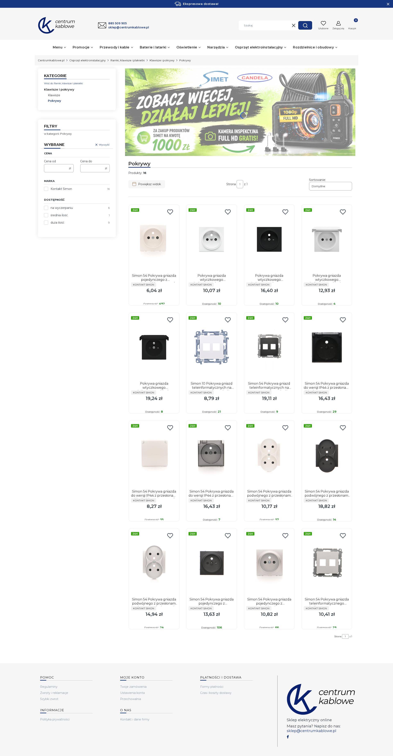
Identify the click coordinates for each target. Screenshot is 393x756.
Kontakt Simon (61, 189)
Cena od (50, 161)
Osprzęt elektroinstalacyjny (87, 60)
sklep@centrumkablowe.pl (311, 731)
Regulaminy (49, 687)
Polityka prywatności (55, 719)
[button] (305, 25)
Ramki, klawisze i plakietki (128, 60)
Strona (231, 184)
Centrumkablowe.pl (51, 60)
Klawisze (54, 95)
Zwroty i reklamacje (54, 693)
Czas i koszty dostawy (216, 693)
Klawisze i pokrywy (162, 60)
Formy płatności (211, 687)
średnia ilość (59, 215)
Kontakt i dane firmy (134, 719)
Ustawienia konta (132, 693)
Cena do (86, 161)
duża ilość (57, 222)
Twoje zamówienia (133, 687)
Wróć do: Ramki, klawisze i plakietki (63, 83)
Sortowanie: (317, 180)
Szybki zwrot (49, 699)
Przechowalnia (130, 699)
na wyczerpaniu (62, 208)
